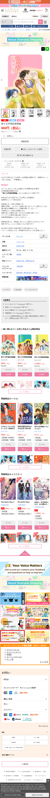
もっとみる (44, 661)
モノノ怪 (10, 659)
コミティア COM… (8, 26)
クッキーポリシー (41, 776)
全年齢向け (5, 16)
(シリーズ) (31, 30)
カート (10, 449)
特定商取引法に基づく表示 (14, 780)
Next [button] (48, 80)
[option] (25, 80)
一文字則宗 (38, 518)
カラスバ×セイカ (13, 649)
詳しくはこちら (43, 726)
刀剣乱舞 (4, 437)
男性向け (36, 16)
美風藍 (9, 654)
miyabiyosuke (39, 507)
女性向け (45, 16)
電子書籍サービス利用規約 (12, 776)
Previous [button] (1, 80)
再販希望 (25, 141)
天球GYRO (5, 505)
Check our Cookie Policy (13, 795)
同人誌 (14, 30)
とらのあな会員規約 (25, 771)
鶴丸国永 (11, 437)
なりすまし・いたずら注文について (35, 780)
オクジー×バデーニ (14, 652)
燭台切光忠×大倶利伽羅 (8, 514)
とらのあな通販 (5, 30)
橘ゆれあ (19, 26)
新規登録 (33, 10)
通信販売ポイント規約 (40, 771)
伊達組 (12, 440)
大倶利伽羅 (5, 440)
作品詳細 (8, 374)
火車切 (29, 440)
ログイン (40, 10)
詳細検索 (45, 22)
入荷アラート (43, 237)
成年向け (14, 16)
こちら (22, 304)
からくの (4, 431)
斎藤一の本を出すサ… (40, 26)
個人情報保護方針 (28, 776)
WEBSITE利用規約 (10, 771)
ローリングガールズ (14, 657)
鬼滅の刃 (27, 26)
